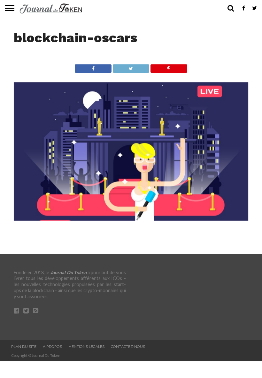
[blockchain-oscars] (131, 219)
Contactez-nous (128, 346)
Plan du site (23, 346)
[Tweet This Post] (130, 67)
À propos (52, 346)
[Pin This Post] (168, 67)
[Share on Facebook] (93, 67)
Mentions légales (86, 346)
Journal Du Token (68, 272)
